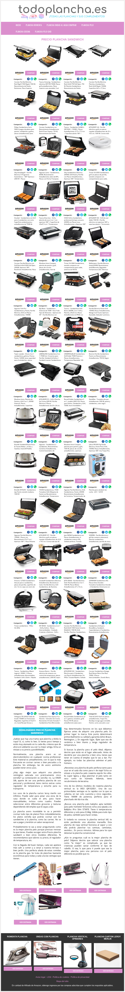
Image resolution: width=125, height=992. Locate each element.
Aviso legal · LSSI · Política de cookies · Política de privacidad (62, 977)
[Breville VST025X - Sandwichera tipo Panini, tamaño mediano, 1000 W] (25, 465)
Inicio (18, 25)
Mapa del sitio (62, 981)
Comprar (31, 73)
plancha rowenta (34, 25)
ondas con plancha (47, 937)
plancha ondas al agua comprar (62, 25)
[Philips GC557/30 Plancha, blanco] (99, 874)
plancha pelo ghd (43, 31)
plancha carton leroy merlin (108, 938)
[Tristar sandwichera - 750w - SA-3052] (25, 601)
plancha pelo (87, 25)
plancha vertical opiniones (77, 938)
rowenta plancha (17, 937)
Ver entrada (25, 890)
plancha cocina (23, 31)
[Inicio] (62, 17)
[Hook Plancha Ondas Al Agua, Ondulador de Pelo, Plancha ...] (50, 874)
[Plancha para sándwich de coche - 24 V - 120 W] (99, 465)
